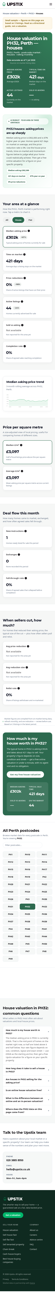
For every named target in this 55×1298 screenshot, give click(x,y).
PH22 (44, 884)
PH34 (10, 914)
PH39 (44, 921)
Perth (23, 13)
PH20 (10, 884)
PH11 (44, 854)
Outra (32, 1283)
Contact (33, 1249)
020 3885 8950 (14, 1160)
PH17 (44, 869)
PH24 (27, 891)
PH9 (11, 958)
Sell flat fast (8, 1239)
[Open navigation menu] (50, 4)
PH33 (44, 906)
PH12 (10, 862)
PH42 (10, 936)
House (18, 220)
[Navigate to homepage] (12, 4)
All (7, 220)
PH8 (44, 951)
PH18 (10, 876)
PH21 (27, 884)
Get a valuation (13, 1215)
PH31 (10, 906)
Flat (30, 220)
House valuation (11, 13)
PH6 (11, 951)
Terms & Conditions (20, 1279)
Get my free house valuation (25, 774)
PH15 (10, 869)
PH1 (11, 854)
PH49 (10, 944)
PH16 (27, 869)
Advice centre (36, 1239)
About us (34, 1230)
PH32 (31, 13)
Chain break (8, 1249)
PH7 (27, 951)
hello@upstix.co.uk (18, 1169)
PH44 (44, 936)
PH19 (27, 876)
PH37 (10, 921)
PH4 (11, 929)
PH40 (27, 929)
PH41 (44, 929)
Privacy (6, 1279)
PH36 (44, 914)
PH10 (27, 854)
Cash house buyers (12, 1254)
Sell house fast (10, 1235)
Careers (33, 1235)
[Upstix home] (13, 1199)
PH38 (27, 921)
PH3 (27, 899)
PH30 (44, 899)
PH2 (44, 876)
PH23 (10, 891)
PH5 (27, 944)
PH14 (44, 862)
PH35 (27, 914)
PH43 (27, 936)
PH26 (10, 899)
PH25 (44, 891)
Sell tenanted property (13, 1244)
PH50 (44, 944)
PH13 (27, 862)
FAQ (32, 1244)
